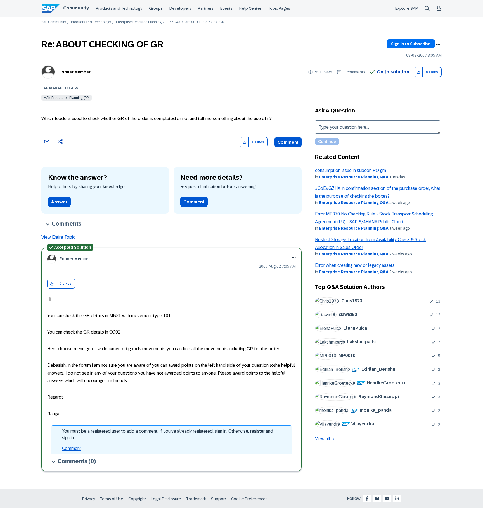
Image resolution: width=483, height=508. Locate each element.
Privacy (88, 499)
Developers (180, 8)
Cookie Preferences (249, 499)
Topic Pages (279, 8)
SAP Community (53, 22)
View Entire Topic (58, 237)
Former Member (75, 72)
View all (322, 438)
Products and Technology (119, 8)
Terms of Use (111, 499)
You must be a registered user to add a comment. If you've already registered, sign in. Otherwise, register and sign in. (167, 434)
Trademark (196, 499)
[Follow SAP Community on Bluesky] (377, 498)
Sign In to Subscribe (410, 44)
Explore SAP (406, 8)
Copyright (137, 499)
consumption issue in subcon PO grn (350, 170)
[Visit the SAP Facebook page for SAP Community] (367, 498)
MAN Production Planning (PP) (66, 98)
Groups (156, 8)
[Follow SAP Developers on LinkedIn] (397, 498)
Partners (206, 8)
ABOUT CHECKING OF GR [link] (204, 22)
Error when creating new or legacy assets (355, 265)
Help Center (250, 8)
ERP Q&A (173, 22)
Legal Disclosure (166, 499)
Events (226, 8)
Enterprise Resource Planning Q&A (354, 177)
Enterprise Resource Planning (139, 22)
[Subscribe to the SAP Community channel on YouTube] (387, 498)
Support (218, 499)
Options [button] (438, 44)
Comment (288, 142)
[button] (418, 72)
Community (76, 8)
